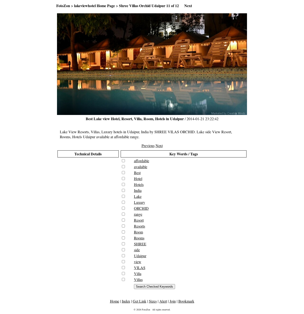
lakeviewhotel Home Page (94, 5)
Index (126, 301)
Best (137, 172)
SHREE (140, 243)
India (138, 190)
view (137, 261)
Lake (138, 196)
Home (114, 301)
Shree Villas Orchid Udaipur (142, 5)
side (137, 249)
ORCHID (141, 208)
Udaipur (140, 255)
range (138, 214)
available (140, 166)
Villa (137, 273)
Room (138, 231)
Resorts (139, 226)
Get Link (139, 301)
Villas (138, 279)
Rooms (139, 237)
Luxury (139, 202)
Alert (163, 301)
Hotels (139, 184)
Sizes (153, 301)
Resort (139, 220)
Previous (148, 145)
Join (173, 301)
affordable (141, 160)
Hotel (138, 178)
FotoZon (63, 5)
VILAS (139, 267)
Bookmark (186, 301)
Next (188, 5)
